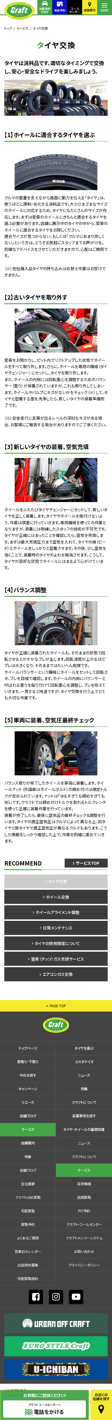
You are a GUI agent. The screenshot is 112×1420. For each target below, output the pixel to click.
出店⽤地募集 (28, 1265)
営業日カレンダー (28, 1251)
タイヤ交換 (57, 881)
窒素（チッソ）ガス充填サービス (57, 959)
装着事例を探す (45, 10)
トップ (8, 28)
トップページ (28, 1048)
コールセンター (74, 10)
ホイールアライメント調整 (58, 912)
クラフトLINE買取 (27, 1197)
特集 (84, 1088)
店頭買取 (84, 1197)
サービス (22, 28)
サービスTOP (87, 863)
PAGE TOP (58, 1005)
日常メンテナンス (57, 928)
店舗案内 (89, 10)
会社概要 (28, 1183)
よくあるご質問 (28, 1238)
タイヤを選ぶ (84, 1048)
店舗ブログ (28, 1115)
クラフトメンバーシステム (84, 1238)
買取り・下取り (27, 1061)
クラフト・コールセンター (84, 1224)
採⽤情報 (84, 1183)
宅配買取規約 (28, 1278)
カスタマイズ (84, 1061)
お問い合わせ (84, 1251)
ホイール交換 (57, 897)
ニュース (84, 1075)
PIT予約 (84, 1210)
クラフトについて (84, 1102)
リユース (28, 1102)
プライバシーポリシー (84, 1265)
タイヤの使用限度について (57, 943)
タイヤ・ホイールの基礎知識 (84, 1129)
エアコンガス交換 (58, 974)
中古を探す (28, 1075)
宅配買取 (28, 1210)
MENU (105, 10)
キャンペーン (27, 1088)
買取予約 (28, 1224)
